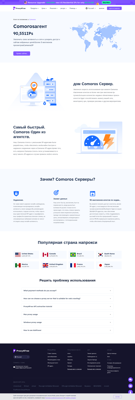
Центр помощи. (112, 353)
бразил (70, 363)
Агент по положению (20, 19)
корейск (70, 356)
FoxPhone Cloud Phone (21, 390)
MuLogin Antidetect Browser (49, 386)
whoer (34, 386)
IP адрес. (50, 366)
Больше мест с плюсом (75, 369)
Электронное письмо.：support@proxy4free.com (23, 367)
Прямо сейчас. (21, 53)
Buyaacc (88, 386)
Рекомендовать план (54, 360)
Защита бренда (92, 360)
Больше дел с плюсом (94, 369)
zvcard (106, 386)
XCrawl (26, 386)
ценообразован (52, 356)
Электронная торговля (94, 366)
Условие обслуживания (114, 363)
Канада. (70, 366)
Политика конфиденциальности (54, 398)
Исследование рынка (93, 363)
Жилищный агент (53, 363)
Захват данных (91, 353)
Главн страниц (52, 353)
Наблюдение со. (92, 356)
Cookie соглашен (70, 398)
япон (69, 353)
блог (108, 356)
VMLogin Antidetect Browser (72, 386)
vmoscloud (17, 386)
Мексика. (70, 360)
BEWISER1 (97, 386)
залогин (101, 8)
